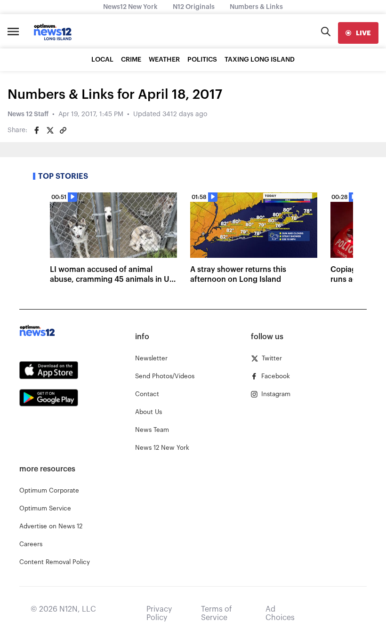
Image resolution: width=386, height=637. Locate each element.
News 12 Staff (28, 114)
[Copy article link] (63, 130)
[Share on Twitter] (50, 130)
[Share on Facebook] (36, 130)
